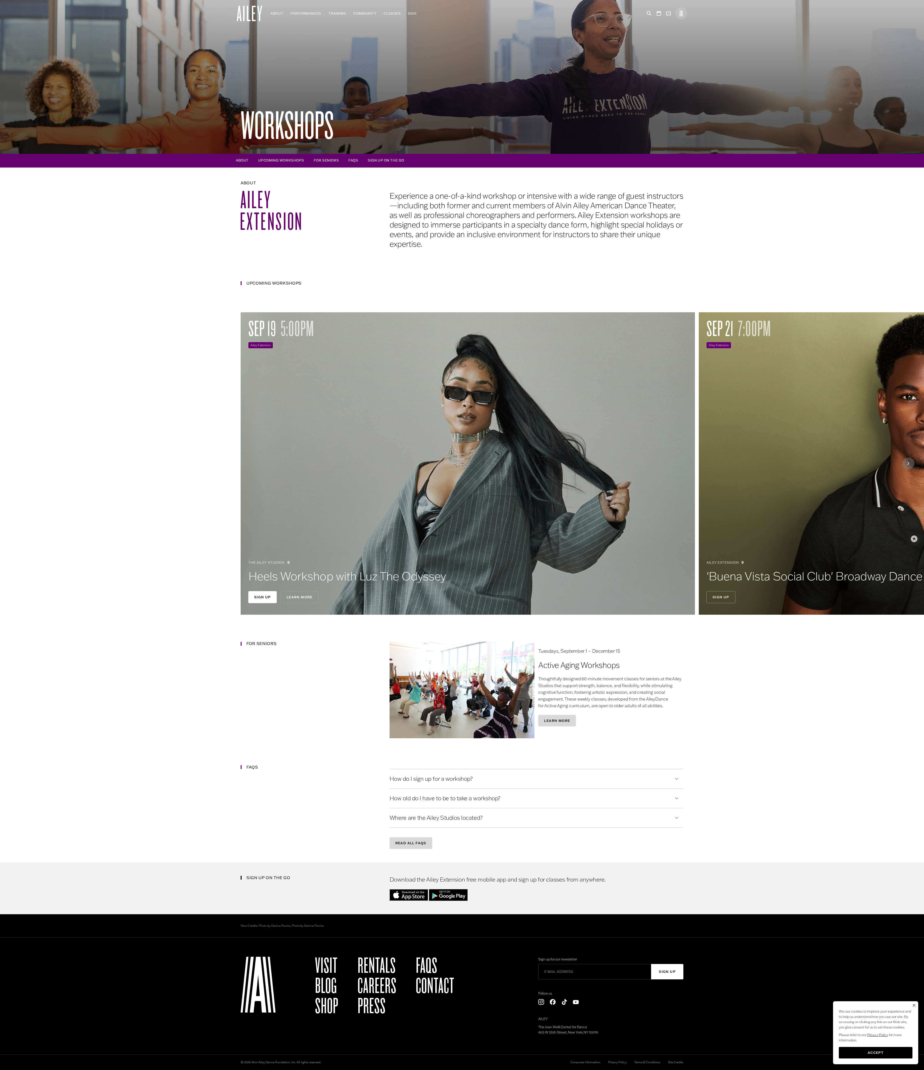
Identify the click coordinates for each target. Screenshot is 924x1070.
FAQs (426, 966)
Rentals (377, 966)
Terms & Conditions (647, 1062)
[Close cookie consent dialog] (914, 1005)
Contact (435, 986)
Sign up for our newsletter (557, 959)
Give (412, 13)
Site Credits (675, 1062)
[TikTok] (564, 1002)
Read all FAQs (410, 843)
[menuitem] (277, 13)
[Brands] (681, 13)
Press (372, 1006)
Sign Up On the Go (386, 160)
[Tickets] (669, 13)
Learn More (300, 597)
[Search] (648, 13)
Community (364, 13)
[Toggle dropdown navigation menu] (420, 13)
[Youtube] (576, 1002)
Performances (305, 13)
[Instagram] (541, 1002)
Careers (377, 986)
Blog (326, 986)
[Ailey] (252, 13)
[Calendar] (659, 13)
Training (337, 13)
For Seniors (326, 160)
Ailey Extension (260, 345)
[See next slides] (908, 463)
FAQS (353, 160)
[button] (462, 690)
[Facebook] (553, 1002)
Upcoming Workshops (281, 160)
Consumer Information (585, 1062)
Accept (876, 1053)
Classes (392, 13)
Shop (326, 1006)
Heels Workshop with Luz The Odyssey (347, 576)
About (276, 13)
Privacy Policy (617, 1062)
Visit (326, 966)
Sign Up (262, 597)
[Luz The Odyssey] (468, 463)
